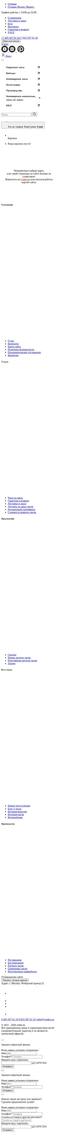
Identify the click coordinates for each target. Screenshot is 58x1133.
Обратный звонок (11, 41)
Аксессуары (13, 85)
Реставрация (14, 960)
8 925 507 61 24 (27, 1019)
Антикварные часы (17, 79)
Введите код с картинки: (14, 1059)
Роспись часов (16, 965)
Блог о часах (14, 808)
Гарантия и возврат (18, 29)
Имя (3, 1053)
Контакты (13, 26)
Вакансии (13, 355)
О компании (14, 17)
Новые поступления (19, 805)
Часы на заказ (15, 497)
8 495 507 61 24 (9, 1019)
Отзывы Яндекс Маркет (21, 6)
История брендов (17, 811)
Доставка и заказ (17, 20)
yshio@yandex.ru (45, 1019)
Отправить (8, 1066)
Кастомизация (15, 962)
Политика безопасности (21, 349)
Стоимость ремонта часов (22, 512)
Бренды (10, 73)
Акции (11, 663)
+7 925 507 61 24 (28, 37)
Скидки (12, 654)
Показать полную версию (15, 980)
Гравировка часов (17, 968)
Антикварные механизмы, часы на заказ (21, 98)
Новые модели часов (19, 657)
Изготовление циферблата (22, 971)
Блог (10, 23)
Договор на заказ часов (20, 506)
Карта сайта (14, 346)
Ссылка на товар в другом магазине (21, 1117)
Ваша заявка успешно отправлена (19, 1050)
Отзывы (12, 4)
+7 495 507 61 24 (10, 37)
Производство (14, 90)
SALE (11, 32)
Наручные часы (15, 67)
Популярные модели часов (22, 660)
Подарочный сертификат (21, 509)
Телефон (6, 1056)
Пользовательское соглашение (24, 352)
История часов (16, 814)
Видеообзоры (15, 817)
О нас (11, 340)
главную (25, 179)
